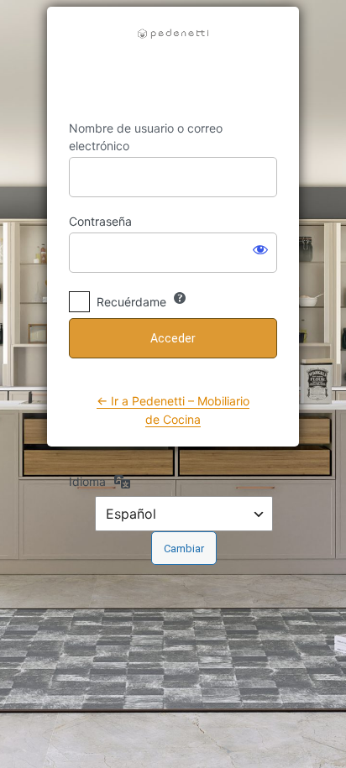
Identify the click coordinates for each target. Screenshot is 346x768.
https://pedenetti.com (173, 64)
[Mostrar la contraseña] (260, 249)
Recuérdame (131, 302)
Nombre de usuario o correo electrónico (146, 137)
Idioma (87, 481)
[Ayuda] (180, 298)
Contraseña (100, 221)
